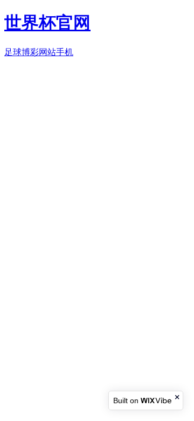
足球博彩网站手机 (38, 52)
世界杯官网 (47, 22)
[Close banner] (178, 397)
